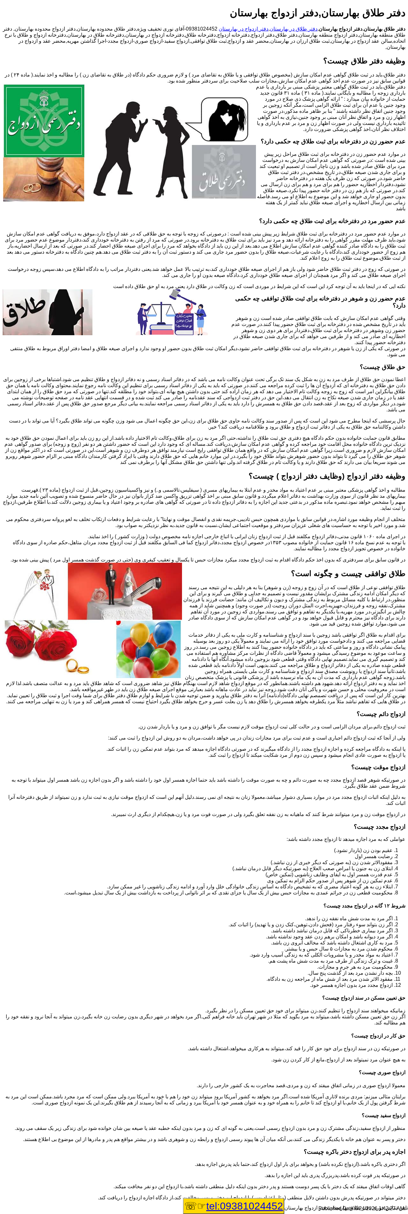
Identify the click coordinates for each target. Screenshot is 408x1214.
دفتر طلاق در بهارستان (293, 29)
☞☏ (233, 1206)
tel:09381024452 (244, 1206)
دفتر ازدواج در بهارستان (243, 29)
